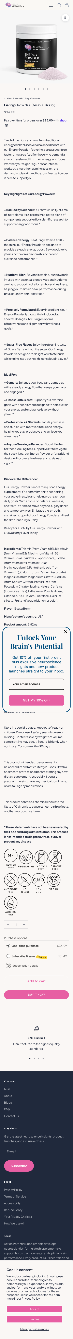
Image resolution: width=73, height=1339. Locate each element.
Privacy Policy (31, 1298)
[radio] (8, 945)
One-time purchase (25, 945)
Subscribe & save (29, 956)
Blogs (8, 1102)
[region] (36, 1038)
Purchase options (15, 938)
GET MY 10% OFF (36, 700)
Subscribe (19, 1166)
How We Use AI (14, 1223)
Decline (34, 1319)
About (8, 1095)
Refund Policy (13, 1210)
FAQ (7, 1109)
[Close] (66, 632)
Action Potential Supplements (22, 98)
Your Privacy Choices (18, 1216)
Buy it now (36, 994)
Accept (34, 1309)
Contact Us (11, 1116)
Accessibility (12, 1203)
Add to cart (36, 981)
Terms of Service (15, 1196)
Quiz (7, 1089)
